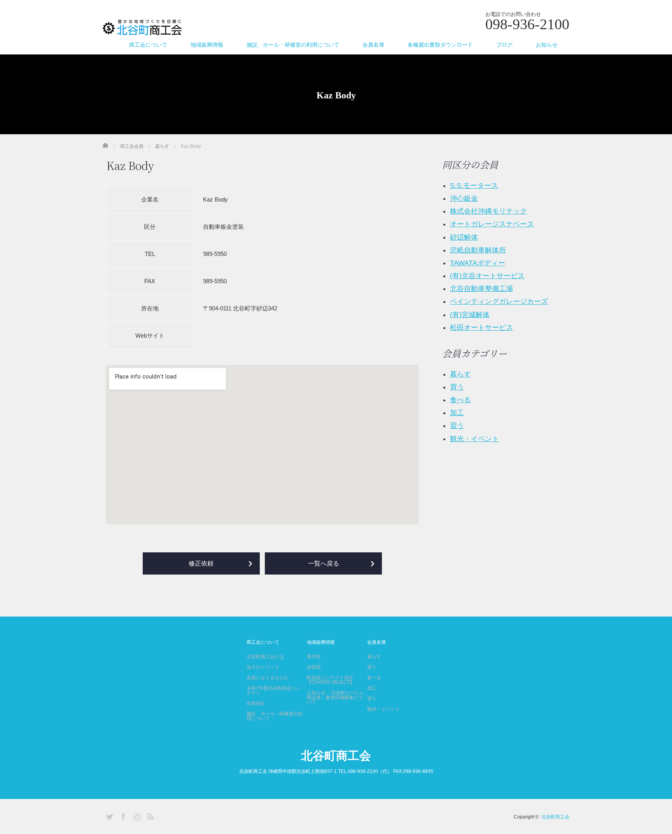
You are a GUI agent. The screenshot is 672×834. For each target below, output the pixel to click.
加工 (457, 413)
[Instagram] (136, 815)
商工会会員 (132, 146)
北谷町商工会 (336, 755)
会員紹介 (256, 703)
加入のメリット (263, 667)
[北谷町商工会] (142, 28)
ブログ (504, 45)
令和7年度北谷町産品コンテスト (274, 690)
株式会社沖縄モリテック (488, 211)
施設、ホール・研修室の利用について (293, 45)
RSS (149, 815)
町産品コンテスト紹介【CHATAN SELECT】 (330, 680)
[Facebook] (122, 815)
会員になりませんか (268, 677)
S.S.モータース (474, 185)
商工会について (148, 45)
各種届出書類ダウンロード (440, 45)
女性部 (314, 667)
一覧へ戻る (323, 563)
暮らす (162, 146)
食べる (460, 400)
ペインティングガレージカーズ (499, 301)
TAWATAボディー (477, 263)
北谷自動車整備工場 (481, 289)
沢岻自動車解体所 (478, 250)
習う (457, 425)
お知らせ (547, 45)
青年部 (314, 656)
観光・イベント (474, 439)
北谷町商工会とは (265, 656)
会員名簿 (373, 45)
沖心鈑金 (464, 198)
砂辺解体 (464, 237)
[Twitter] (108, 815)
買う (457, 387)
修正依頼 (201, 563)
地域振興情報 (207, 45)
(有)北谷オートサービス (487, 276)
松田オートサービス (481, 327)
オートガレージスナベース (492, 224)
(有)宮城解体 (470, 315)
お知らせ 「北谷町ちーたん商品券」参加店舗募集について (335, 697)
